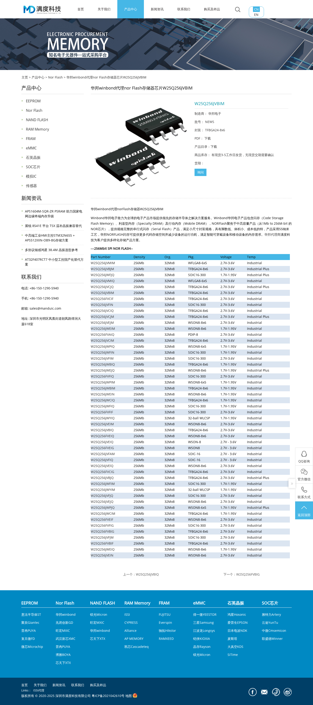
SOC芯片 (33, 166)
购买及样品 (212, 9)
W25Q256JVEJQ (102, 501)
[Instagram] (288, 692)
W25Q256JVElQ (102, 466)
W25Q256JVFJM (102, 537)
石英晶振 (33, 157)
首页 (24, 685)
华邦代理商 (272, 234)
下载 (207, 138)
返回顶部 (304, 515)
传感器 (31, 185)
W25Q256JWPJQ (103, 507)
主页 (25, 77)
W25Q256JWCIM (103, 513)
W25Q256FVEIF (102, 519)
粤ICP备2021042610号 (108, 696)
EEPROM (33, 101)
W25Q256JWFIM (103, 483)
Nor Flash (55, 77)
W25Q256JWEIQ (103, 549)
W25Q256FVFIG (102, 525)
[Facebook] (253, 692)
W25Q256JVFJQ (102, 495)
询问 (200, 172)
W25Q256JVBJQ (102, 478)
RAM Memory (37, 129)
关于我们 (104, 9)
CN (256, 9)
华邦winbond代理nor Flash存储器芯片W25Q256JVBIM (106, 77)
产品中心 (130, 9)
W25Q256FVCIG (102, 472)
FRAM (31, 138)
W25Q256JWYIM (103, 489)
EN (256, 14)
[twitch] (264, 692)
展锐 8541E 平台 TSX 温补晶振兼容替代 (53, 226)
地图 (128, 696)
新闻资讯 (157, 9)
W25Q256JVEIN (102, 555)
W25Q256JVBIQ (147, 574)
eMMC (31, 148)
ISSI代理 (38, 690)
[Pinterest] (276, 692)
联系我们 (183, 9)
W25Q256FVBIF (102, 543)
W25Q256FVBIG (102, 531)
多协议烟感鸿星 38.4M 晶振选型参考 (51, 250)
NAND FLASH (37, 119)
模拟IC (31, 176)
